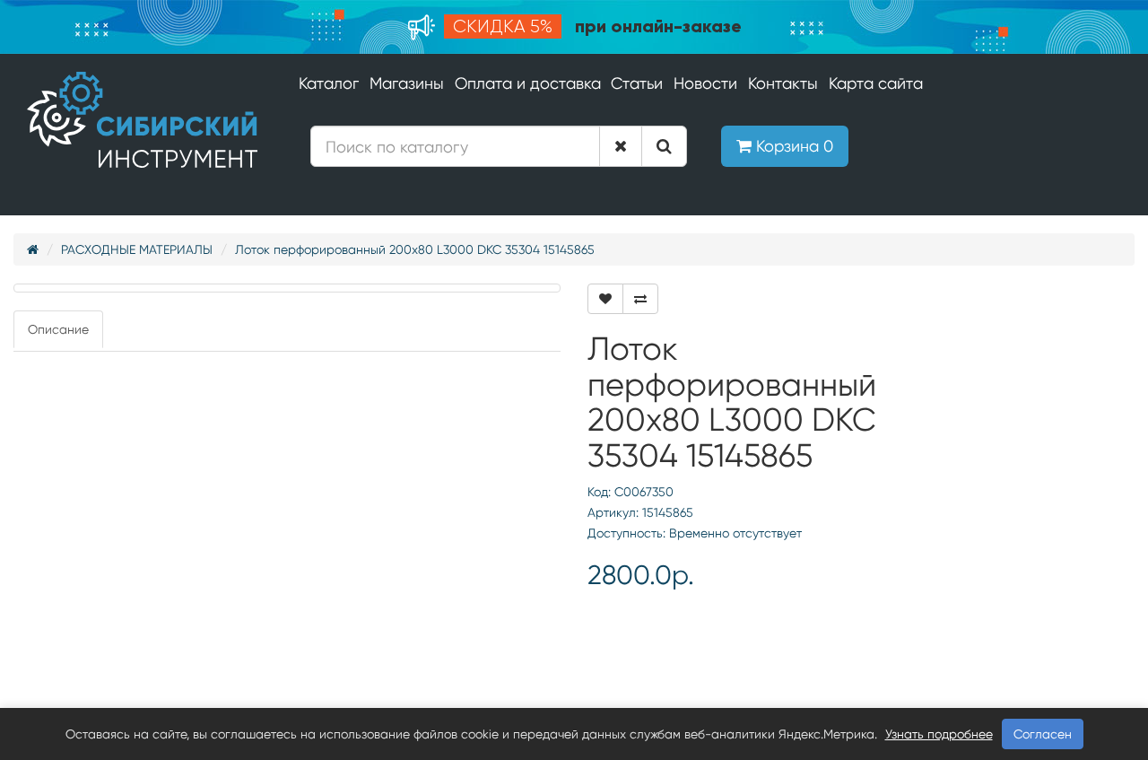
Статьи (637, 83)
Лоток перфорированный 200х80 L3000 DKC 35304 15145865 (415, 249)
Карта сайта (876, 83)
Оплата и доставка (528, 83)
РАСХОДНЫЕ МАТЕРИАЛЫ (137, 249)
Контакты (783, 83)
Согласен (1042, 734)
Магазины (407, 83)
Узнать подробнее (939, 734)
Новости (705, 83)
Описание (58, 329)
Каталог (329, 83)
